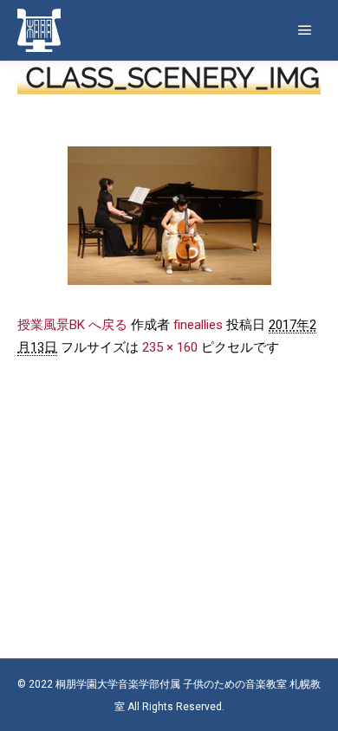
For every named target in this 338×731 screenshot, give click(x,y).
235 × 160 (170, 347)
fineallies (198, 325)
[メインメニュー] (305, 30)
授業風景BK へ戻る (72, 325)
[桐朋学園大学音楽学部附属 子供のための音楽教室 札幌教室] (39, 30)
